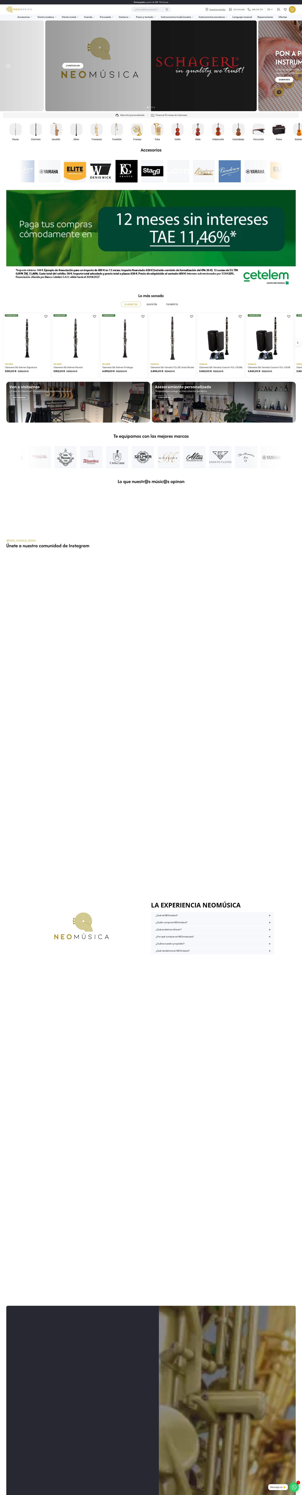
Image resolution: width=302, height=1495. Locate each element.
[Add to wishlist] (46, 316)
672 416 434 (239, 9)
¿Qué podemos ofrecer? (169, 929)
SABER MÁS (284, 79)
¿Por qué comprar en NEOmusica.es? (175, 936)
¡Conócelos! (73, 65)
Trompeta (172, 304)
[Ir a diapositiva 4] (154, 107)
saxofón (152, 304)
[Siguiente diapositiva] (292, 131)
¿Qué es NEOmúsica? (167, 915)
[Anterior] (8, 65)
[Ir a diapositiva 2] (150, 107)
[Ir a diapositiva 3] (152, 107)
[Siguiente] (293, 65)
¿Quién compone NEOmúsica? (171, 922)
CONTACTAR (164, 397)
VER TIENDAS (19, 397)
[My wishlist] (285, 9)
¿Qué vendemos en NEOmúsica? (172, 950)
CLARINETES (131, 304)
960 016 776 (257, 9)
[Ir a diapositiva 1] (147, 107)
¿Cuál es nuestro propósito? (170, 943)
